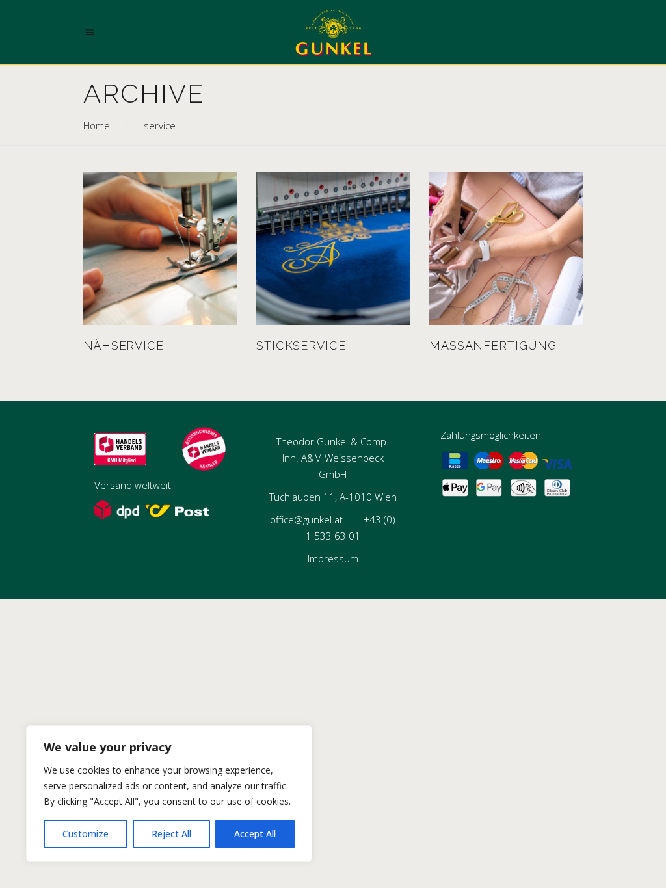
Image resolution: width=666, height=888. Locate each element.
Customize (85, 834)
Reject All (171, 834)
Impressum (333, 558)
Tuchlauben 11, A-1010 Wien (333, 496)
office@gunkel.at (306, 519)
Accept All (255, 834)
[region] (169, 793)
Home (96, 125)
